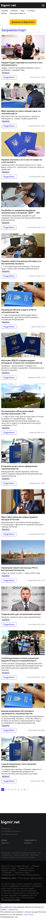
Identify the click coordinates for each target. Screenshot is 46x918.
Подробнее (8, 77)
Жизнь (4, 13)
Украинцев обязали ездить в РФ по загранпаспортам (18, 311)
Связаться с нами (8, 868)
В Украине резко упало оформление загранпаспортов (19, 467)
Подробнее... (13, 909)
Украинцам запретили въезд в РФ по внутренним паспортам (19, 569)
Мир (22, 10)
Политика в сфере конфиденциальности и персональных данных (20, 873)
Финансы (28, 843)
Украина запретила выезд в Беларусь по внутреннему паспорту (21, 262)
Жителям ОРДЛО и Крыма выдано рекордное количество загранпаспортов (21, 361)
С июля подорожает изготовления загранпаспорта (18, 765)
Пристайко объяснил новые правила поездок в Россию (19, 518)
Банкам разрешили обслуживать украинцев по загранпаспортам (17, 712)
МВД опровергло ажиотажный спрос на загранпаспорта (21, 112)
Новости (4, 843)
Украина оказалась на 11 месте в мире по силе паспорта (21, 160)
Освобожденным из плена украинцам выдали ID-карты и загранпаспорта (20, 659)
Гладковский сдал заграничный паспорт (21, 614)
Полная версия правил (10, 900)
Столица (31, 10)
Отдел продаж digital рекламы (29, 878)
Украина (14, 10)
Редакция (35, 866)
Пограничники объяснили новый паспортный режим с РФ (17, 412)
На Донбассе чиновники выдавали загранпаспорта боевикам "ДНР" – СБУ (20, 211)
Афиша (4, 840)
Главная (4, 10)
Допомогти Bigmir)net (23, 22)
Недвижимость (30, 840)
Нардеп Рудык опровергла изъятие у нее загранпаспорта (21, 63)
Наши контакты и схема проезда (14, 866)
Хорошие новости (17, 13)
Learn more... (29, 914)
